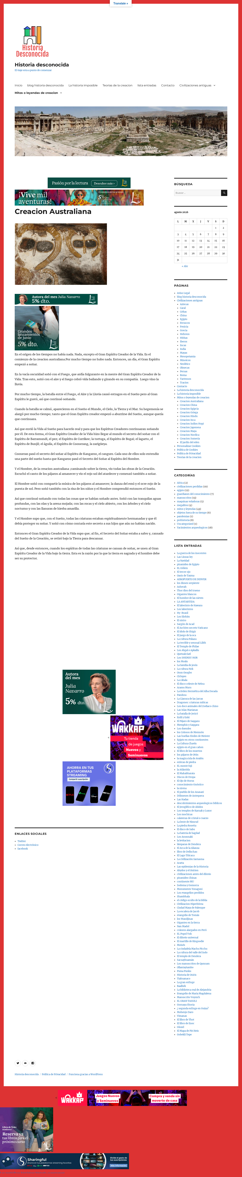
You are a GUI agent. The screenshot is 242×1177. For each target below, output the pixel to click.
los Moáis (182, 661)
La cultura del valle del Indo (192, 952)
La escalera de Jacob (188, 911)
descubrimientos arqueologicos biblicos (199, 803)
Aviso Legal (183, 293)
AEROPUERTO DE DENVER (191, 579)
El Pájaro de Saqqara (188, 721)
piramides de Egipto (188, 564)
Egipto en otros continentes (192, 739)
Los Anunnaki (185, 836)
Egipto (183, 319)
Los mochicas (185, 814)
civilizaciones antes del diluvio (194, 874)
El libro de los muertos (189, 751)
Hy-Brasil (182, 612)
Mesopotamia (187, 356)
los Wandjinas (185, 918)
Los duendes (184, 728)
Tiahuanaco (183, 978)
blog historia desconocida (45, 85)
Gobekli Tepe (184, 1034)
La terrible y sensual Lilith (191, 642)
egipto (180, 490)
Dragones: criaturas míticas (192, 702)
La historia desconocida (190, 390)
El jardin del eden (189, 442)
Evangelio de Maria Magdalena (194, 993)
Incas (183, 345)
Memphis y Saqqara (188, 724)
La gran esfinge (186, 982)
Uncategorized (185, 523)
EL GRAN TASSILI (187, 1001)
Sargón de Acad (185, 624)
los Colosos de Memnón (190, 732)
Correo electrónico (28, 845)
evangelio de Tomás (188, 915)
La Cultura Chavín (187, 743)
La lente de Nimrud (187, 821)
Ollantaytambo (185, 967)
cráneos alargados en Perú (192, 930)
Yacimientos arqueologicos (192, 527)
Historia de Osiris (186, 974)
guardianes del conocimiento (193, 494)
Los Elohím (183, 616)
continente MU (185, 881)
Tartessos (185, 378)
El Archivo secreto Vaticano (192, 627)
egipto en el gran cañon (190, 747)
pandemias (183, 516)
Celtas (183, 311)
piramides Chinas (187, 877)
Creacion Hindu (189, 416)
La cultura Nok (185, 668)
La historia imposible (83, 85)
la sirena (182, 788)
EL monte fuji (184, 765)
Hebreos (185, 334)
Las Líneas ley (185, 556)
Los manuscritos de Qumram (193, 963)
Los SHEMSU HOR (187, 657)
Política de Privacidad (189, 453)
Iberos (183, 341)
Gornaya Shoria (186, 1004)
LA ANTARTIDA (186, 601)
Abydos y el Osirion (187, 870)
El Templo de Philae (188, 646)
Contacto (168, 85)
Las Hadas (182, 799)
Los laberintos (185, 609)
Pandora (181, 695)
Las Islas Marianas (187, 709)
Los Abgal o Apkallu (188, 650)
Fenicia (184, 326)
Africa (180, 482)
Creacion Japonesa (190, 427)
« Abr (185, 266)
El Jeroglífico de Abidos (190, 806)
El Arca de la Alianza (188, 848)
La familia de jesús (187, 665)
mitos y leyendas (186, 508)
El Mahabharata (186, 773)
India (183, 349)
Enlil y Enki (183, 717)
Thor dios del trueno (188, 590)
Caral (183, 308)
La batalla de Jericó (187, 713)
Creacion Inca (187, 419)
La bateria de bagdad (188, 833)
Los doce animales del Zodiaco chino (197, 706)
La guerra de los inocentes (191, 553)
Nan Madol (183, 926)
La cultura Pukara (186, 639)
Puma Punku (184, 971)
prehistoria (183, 520)
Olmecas (185, 367)
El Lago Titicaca (186, 855)
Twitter (22, 841)
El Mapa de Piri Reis (188, 1030)
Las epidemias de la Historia (192, 866)
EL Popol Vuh (184, 933)
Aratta (180, 862)
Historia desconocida (42, 65)
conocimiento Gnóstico (190, 784)
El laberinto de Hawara (189, 605)
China (183, 315)
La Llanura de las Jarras (190, 698)
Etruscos (185, 322)
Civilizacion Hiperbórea (190, 903)
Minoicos (185, 360)
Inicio (18, 85)
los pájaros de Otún (187, 754)
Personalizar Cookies (189, 446)
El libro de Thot (185, 1019)
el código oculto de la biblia (192, 900)
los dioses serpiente (188, 583)
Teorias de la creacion (118, 85)
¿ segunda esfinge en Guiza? (193, 1008)
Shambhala (183, 896)
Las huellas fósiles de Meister (193, 736)
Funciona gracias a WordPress (86, 1074)
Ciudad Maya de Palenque (191, 907)
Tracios (184, 382)
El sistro (181, 620)
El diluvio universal (187, 937)
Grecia (183, 330)
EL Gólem (182, 568)
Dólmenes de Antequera (190, 795)
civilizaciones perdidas (189, 486)
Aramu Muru (184, 687)
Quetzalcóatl (184, 653)
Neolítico (185, 364)
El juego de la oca (186, 635)
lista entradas (146, 85)
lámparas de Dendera (189, 844)
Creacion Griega (189, 412)
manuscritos (184, 497)
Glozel (180, 1027)
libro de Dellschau (187, 851)
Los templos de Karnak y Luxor (194, 810)
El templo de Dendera (189, 956)
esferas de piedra (186, 762)
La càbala (182, 680)
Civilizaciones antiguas (195, 85)
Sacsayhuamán (185, 959)
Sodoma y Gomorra (188, 885)
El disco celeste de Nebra (190, 683)
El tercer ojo (183, 571)
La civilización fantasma (190, 859)
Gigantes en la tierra (188, 922)
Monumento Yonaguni (189, 889)
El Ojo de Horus (185, 780)
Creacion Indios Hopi (192, 423)
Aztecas (184, 304)
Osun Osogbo (184, 672)
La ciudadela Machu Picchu (192, 948)
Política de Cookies (187, 449)
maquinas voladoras (188, 501)
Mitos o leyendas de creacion (36, 93)
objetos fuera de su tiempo (192, 512)
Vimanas (182, 1015)
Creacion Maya (188, 431)
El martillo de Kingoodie (190, 941)
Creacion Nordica (189, 434)
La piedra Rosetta (186, 825)
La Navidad (183, 560)
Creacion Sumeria (190, 438)
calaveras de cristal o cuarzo (192, 818)
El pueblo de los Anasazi (190, 792)
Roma (183, 375)
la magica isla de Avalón (190, 758)
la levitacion (183, 840)
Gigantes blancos (186, 594)
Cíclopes (181, 676)
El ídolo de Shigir (186, 631)
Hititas (184, 337)
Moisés (181, 945)
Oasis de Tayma (185, 575)
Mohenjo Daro (185, 1012)
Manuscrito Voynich (188, 997)
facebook (23, 848)
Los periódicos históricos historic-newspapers (32, 1173)
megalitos (182, 505)
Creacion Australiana (191, 401)
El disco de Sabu (186, 829)
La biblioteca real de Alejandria (194, 989)
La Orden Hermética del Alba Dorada (197, 691)
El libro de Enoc (185, 1023)
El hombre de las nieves (190, 598)
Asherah (182, 586)
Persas (183, 371)
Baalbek (181, 986)
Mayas (183, 352)
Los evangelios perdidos (190, 892)
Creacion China (188, 405)
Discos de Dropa (186, 777)
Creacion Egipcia (189, 408)
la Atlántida (183, 769)
